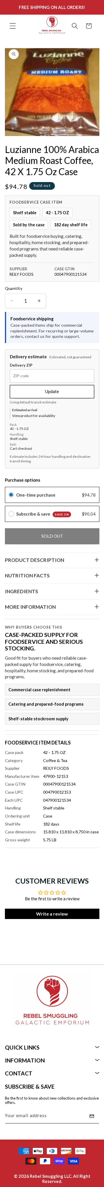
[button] (13, 26)
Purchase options (22, 480)
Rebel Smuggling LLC (50, 1176)
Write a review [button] (52, 913)
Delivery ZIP (21, 365)
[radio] (11, 494)
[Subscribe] (92, 1116)
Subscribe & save (42, 513)
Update (52, 391)
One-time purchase (35, 494)
